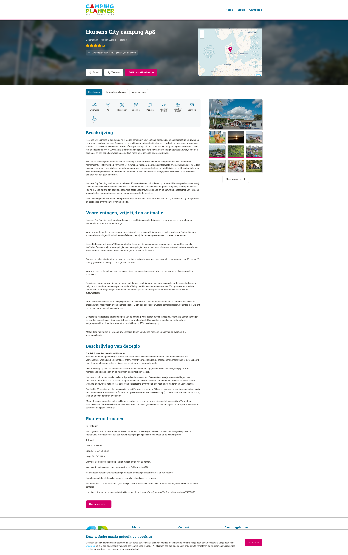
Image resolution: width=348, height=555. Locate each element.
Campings (255, 9)
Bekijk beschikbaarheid (139, 72)
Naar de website (97, 504)
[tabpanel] (174, 292)
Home (229, 9)
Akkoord (252, 542)
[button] (230, 49)
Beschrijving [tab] (94, 92)
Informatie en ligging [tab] (116, 92)
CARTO (258, 75)
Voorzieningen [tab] (139, 92)
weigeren (90, 546)
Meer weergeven (234, 179)
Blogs (241, 9)
